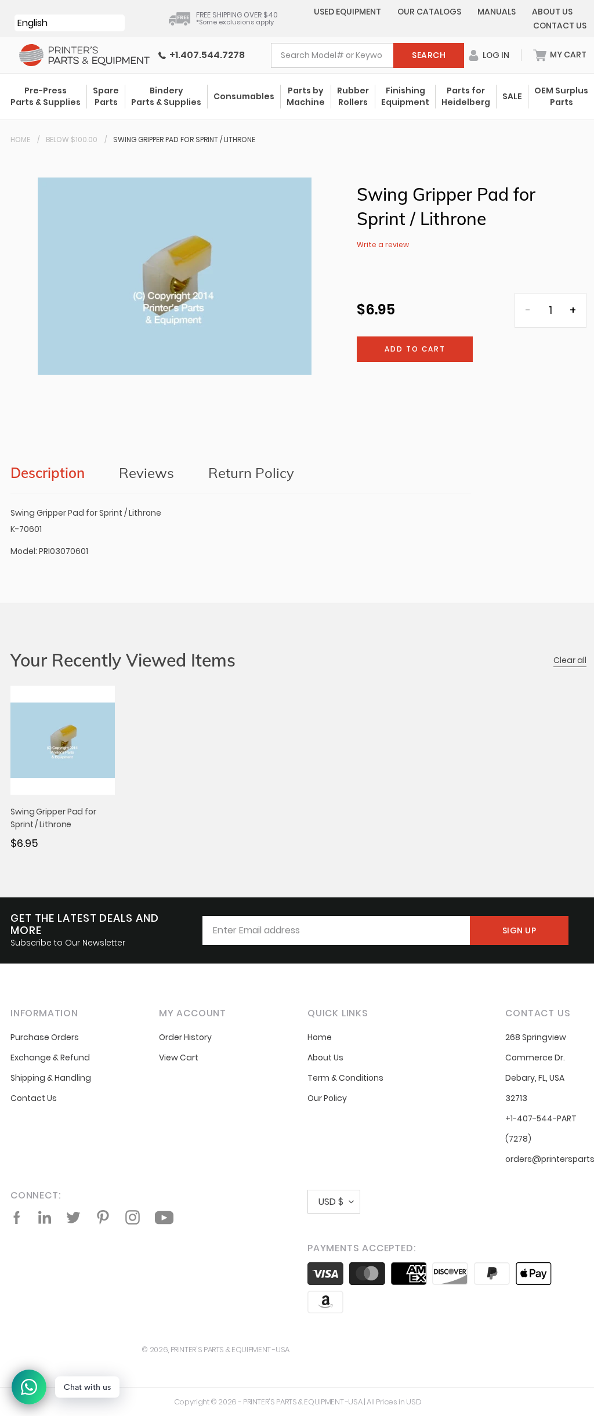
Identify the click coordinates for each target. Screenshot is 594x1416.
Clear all (569, 660)
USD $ (330, 1201)
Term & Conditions (345, 1078)
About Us (552, 11)
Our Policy (327, 1098)
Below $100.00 (71, 139)
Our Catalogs (429, 11)
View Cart (178, 1057)
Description (47, 472)
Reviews (146, 472)
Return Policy (251, 472)
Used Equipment (347, 11)
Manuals (496, 11)
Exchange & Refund (50, 1057)
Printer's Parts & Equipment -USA (230, 1349)
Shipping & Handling (50, 1078)
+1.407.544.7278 (205, 54)
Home (20, 139)
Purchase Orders (44, 1037)
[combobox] (367, 55)
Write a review (383, 244)
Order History (185, 1037)
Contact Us (559, 25)
